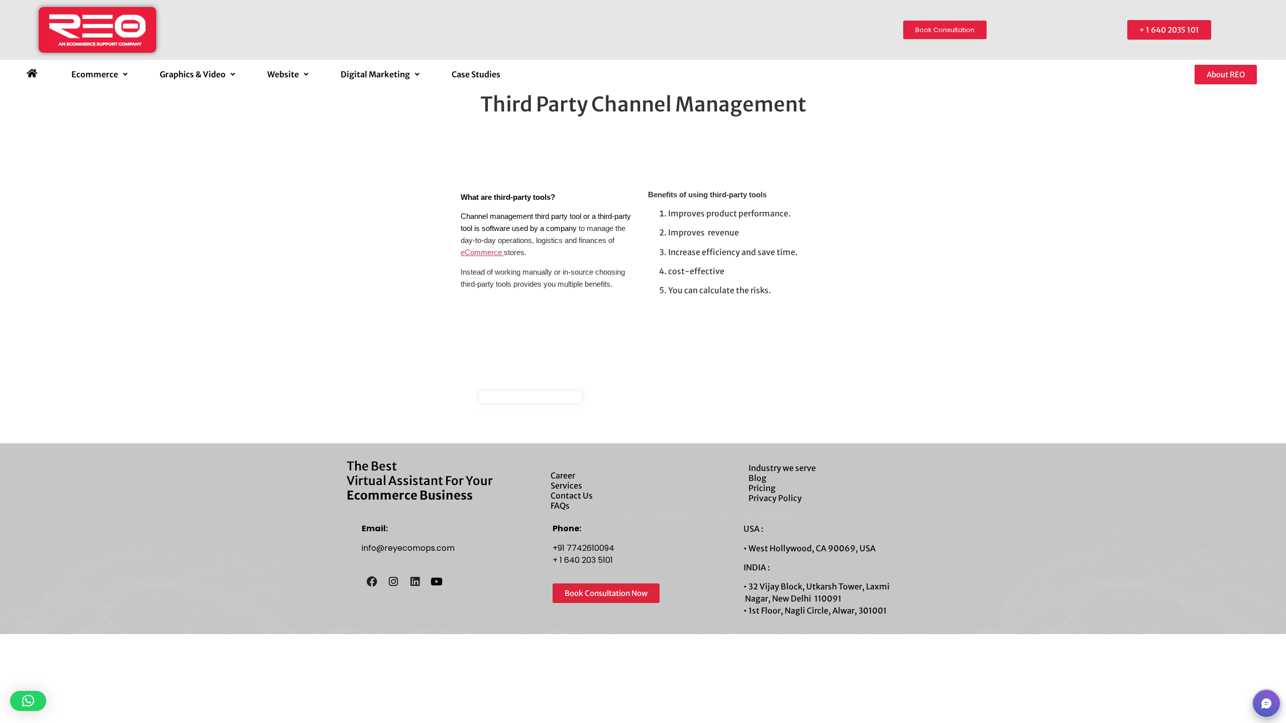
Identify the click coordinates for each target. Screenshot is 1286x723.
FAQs (560, 506)
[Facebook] (371, 581)
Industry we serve (782, 468)
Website (283, 74)
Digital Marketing (375, 74)
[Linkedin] (414, 581)
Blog (757, 478)
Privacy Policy (775, 498)
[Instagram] (393, 581)
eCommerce (482, 253)
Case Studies (476, 74)
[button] (99, 74)
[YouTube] (436, 581)
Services (566, 485)
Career (563, 475)
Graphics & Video (193, 74)
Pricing (762, 488)
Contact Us (572, 496)
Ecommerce (94, 74)
